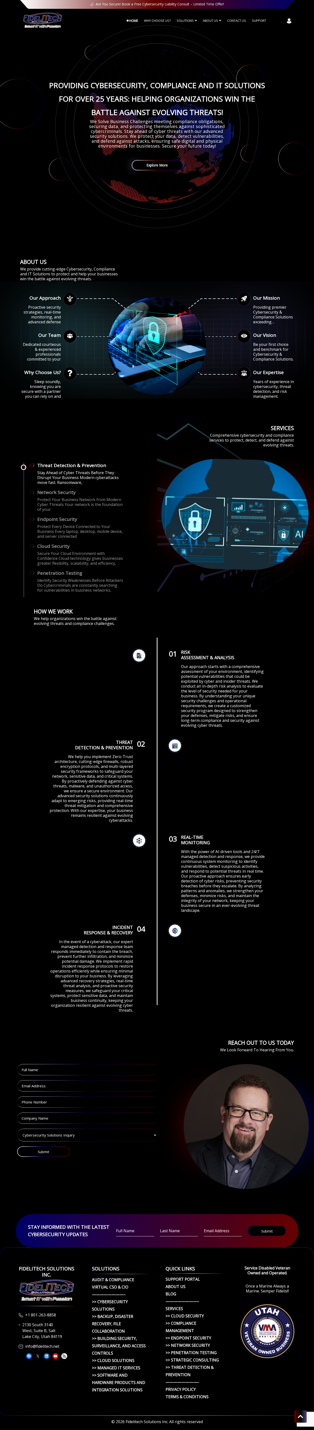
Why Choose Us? (157, 20)
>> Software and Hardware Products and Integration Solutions (118, 1382)
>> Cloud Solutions (113, 1360)
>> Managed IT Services (116, 1368)
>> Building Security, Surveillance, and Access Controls (119, 1346)
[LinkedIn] (47, 1356)
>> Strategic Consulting (192, 1360)
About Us (210, 20)
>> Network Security (188, 1345)
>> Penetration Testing (191, 1352)
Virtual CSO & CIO (110, 1287)
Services (174, 1308)
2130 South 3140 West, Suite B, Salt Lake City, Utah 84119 (42, 1330)
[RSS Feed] (64, 1356)
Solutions (185, 20)
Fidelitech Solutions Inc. (147, 1421)
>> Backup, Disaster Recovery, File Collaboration (112, 1324)
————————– (109, 1294)
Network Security (56, 492)
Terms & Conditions (187, 1396)
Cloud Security (53, 546)
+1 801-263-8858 (40, 1315)
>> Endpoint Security (188, 1338)
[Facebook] (29, 1356)
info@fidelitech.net (42, 1346)
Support (259, 20)
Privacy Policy (181, 1389)
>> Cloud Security (185, 1316)
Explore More (157, 165)
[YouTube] (55, 1356)
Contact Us (236, 20)
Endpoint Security (57, 519)
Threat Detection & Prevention (71, 465)
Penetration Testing (59, 573)
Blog (171, 1294)
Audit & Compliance (113, 1279)
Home (133, 20)
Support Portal (183, 1279)
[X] (38, 1356)
